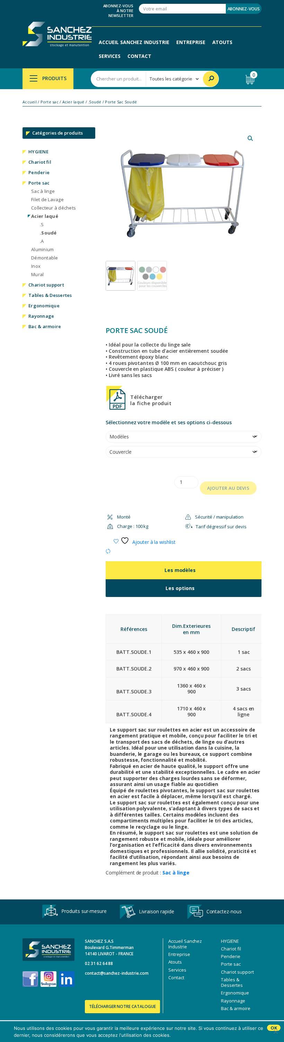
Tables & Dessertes (50, 295)
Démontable (44, 258)
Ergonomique (44, 305)
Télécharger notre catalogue (122, 1006)
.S (42, 224)
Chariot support (46, 285)
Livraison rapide (156, 911)
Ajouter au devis (228, 488)
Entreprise (190, 42)
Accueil (30, 102)
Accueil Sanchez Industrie (134, 42)
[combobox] (118, 79)
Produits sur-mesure (84, 911)
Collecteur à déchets (53, 208)
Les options (180, 588)
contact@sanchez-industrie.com (117, 973)
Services (110, 56)
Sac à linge (43, 191)
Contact (139, 56)
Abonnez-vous (244, 9)
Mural (37, 274)
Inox (36, 266)
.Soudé (94, 102)
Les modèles (180, 570)
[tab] (183, 570)
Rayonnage (41, 316)
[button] (250, 138)
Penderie (39, 172)
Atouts (222, 42)
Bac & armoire (44, 326)
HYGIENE (38, 151)
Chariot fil (39, 162)
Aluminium (42, 249)
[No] (275, 1031)
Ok (273, 1028)
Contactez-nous (224, 911)
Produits (53, 78)
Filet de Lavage (47, 199)
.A (42, 241)
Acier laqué (73, 102)
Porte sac (50, 102)
